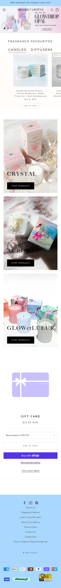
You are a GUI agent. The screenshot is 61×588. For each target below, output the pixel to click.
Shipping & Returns (30, 513)
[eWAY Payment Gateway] (45, 580)
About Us (30, 508)
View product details (30, 470)
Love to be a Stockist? (30, 517)
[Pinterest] (36, 503)
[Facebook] (24, 503)
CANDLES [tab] (17, 50)
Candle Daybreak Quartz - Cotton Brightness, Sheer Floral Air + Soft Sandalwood (30, 93)
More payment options (30, 462)
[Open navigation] (4, 9)
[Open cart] (57, 9)
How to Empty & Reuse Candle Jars (31, 542)
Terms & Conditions (30, 522)
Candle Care (30, 537)
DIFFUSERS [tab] (42, 50)
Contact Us (30, 532)
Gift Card (30, 416)
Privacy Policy (30, 527)
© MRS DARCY (30, 553)
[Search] (51, 9)
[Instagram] (30, 503)
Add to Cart (30, 106)
